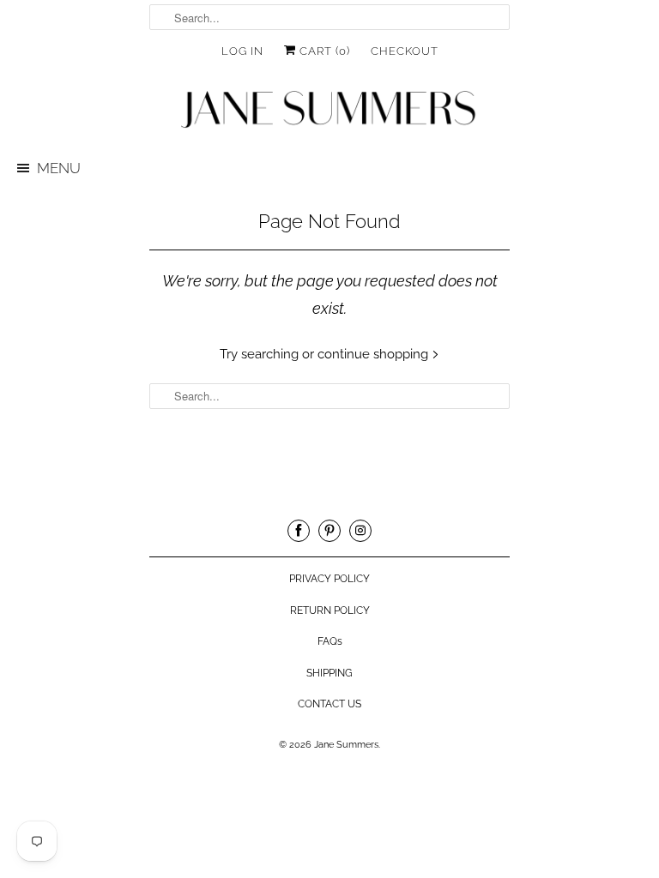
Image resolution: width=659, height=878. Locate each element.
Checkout (404, 51)
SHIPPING (329, 673)
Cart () (323, 51)
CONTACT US (329, 704)
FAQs (329, 641)
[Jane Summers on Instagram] (360, 531)
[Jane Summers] (329, 110)
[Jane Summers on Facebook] (298, 531)
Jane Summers (346, 744)
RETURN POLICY (330, 610)
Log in (242, 51)
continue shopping (374, 354)
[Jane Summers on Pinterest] (329, 531)
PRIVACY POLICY (329, 579)
